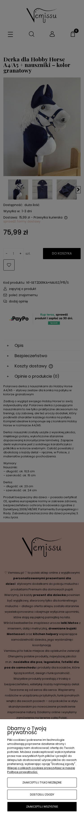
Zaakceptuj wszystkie (42, 806)
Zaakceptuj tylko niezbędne (42, 782)
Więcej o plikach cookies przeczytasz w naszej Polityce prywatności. (41, 770)
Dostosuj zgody (42, 794)
